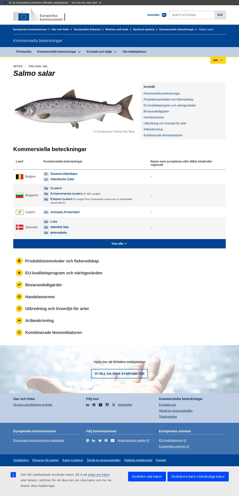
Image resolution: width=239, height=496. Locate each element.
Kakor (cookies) (72, 460)
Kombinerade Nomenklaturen (163, 135)
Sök (220, 14)
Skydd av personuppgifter (176, 410)
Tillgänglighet (168, 416)
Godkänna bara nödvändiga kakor (198, 476)
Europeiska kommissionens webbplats (38, 440)
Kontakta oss (167, 404)
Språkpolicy (21, 460)
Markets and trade (116, 29)
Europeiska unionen (172, 446)
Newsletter (125, 404)
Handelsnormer (154, 117)
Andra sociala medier (132, 440)
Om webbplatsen (134, 51)
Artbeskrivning (153, 129)
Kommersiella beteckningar (176, 29)
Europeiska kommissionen (30, 29)
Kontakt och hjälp (99, 51)
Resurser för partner (45, 460)
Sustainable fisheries (87, 29)
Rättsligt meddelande (138, 460)
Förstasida (23, 51)
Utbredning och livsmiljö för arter (165, 123)
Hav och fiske (60, 29)
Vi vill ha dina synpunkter (119, 374)
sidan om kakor (99, 474)
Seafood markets (144, 29)
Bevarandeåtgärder (156, 111)
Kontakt (161, 460)
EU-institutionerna (171, 440)
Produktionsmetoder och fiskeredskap (168, 99)
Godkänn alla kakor (147, 476)
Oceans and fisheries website (32, 404)
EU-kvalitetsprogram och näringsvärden (170, 105)
